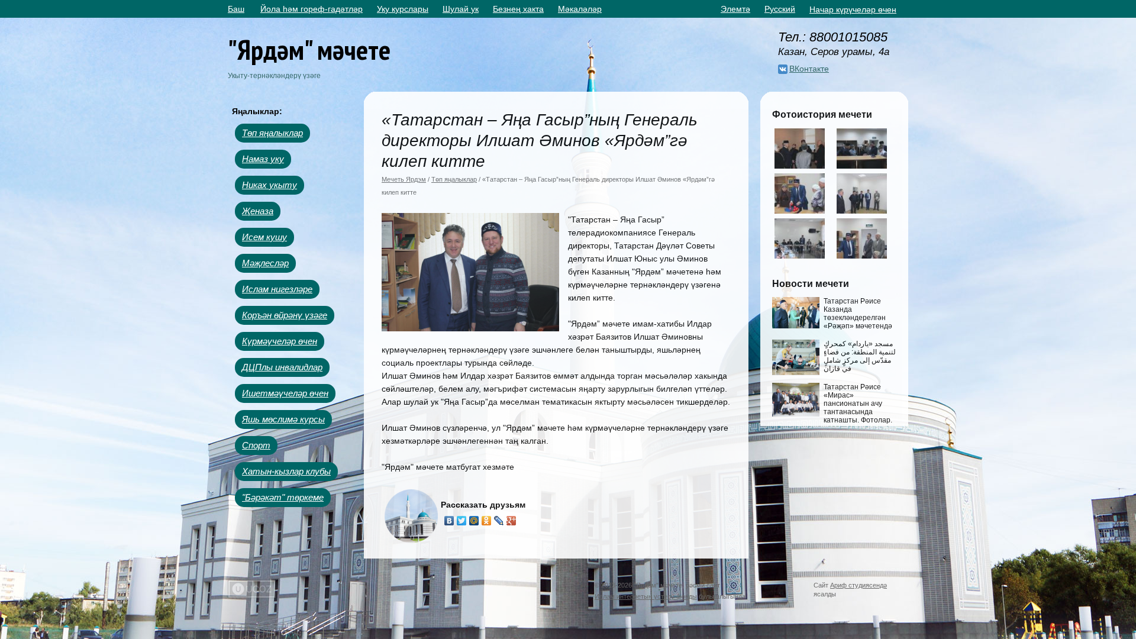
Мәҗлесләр (265, 263)
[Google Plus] (511, 520)
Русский (779, 9)
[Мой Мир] (474, 520)
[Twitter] (462, 520)
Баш (236, 9)
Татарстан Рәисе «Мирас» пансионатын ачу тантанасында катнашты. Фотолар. (858, 403)
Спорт (256, 445)
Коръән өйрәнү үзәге (284, 315)
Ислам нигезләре (277, 289)
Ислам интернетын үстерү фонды (646, 596)
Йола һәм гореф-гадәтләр (311, 9)
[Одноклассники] (486, 520)
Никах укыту (269, 185)
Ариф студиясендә (858, 585)
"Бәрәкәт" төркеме (283, 497)
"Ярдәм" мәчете (309, 49)
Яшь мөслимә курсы (283, 419)
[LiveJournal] (499, 520)
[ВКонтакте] (449, 520)
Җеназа (257, 211)
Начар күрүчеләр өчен (852, 9)
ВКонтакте (809, 68)
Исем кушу (264, 237)
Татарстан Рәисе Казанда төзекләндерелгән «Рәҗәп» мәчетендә (858, 313)
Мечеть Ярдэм (404, 179)
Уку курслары (402, 9)
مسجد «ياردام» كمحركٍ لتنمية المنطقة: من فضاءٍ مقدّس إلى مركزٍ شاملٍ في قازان (860, 356)
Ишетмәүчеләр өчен (285, 393)
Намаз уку (263, 159)
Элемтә (735, 9)
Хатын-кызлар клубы (286, 471)
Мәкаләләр (580, 9)
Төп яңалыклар (272, 133)
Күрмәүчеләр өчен (279, 341)
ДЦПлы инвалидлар (282, 367)
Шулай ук (461, 9)
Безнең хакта (518, 9)
